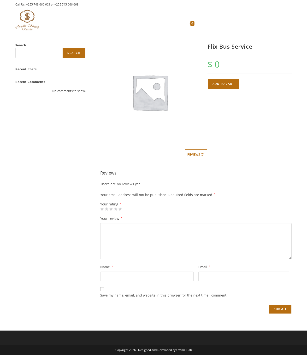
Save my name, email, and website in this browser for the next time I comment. (163, 295)
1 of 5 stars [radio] (102, 209)
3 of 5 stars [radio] (111, 209)
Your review (111, 218)
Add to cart (223, 84)
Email (204, 267)
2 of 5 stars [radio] (106, 209)
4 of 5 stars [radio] (115, 209)
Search (20, 45)
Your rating (110, 204)
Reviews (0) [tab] (195, 154)
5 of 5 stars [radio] (120, 209)
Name (106, 267)
